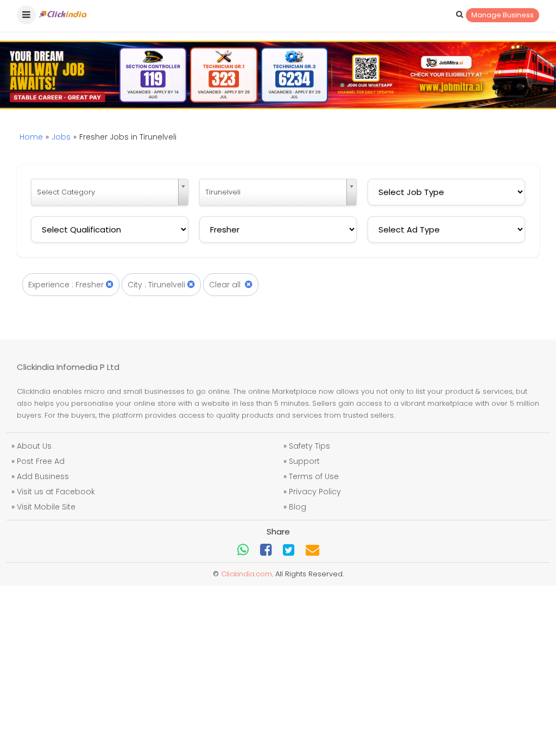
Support (304, 461)
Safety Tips (309, 446)
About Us (34, 446)
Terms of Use (314, 476)
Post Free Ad (41, 461)
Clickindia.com (246, 574)
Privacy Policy (315, 491)
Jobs (61, 136)
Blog (297, 506)
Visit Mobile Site (46, 506)
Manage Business (502, 15)
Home (31, 136)
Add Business (43, 476)
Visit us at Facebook (56, 491)
